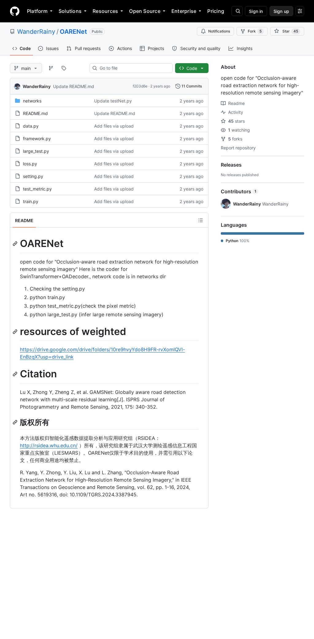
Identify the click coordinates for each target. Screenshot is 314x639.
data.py (31, 126)
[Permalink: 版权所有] (15, 422)
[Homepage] (15, 11)
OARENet (73, 31)
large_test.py (36, 151)
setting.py (33, 176)
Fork (255, 31)
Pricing (215, 11)
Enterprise (183, 11)
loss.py (30, 163)
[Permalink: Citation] (15, 374)
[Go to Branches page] (50, 68)
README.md (35, 113)
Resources (105, 11)
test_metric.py (37, 188)
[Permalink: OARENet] (15, 243)
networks (32, 100)
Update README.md (73, 86)
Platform (37, 11)
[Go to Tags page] (63, 68)
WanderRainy (36, 31)
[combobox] (133, 68)
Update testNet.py (113, 100)
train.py (30, 201)
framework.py (37, 138)
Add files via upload (114, 126)
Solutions (70, 11)
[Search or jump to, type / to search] (237, 11)
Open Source (144, 11)
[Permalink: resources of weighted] (15, 331)
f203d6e (140, 86)
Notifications (219, 31)
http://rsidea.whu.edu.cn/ (49, 445)
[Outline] (200, 220)
